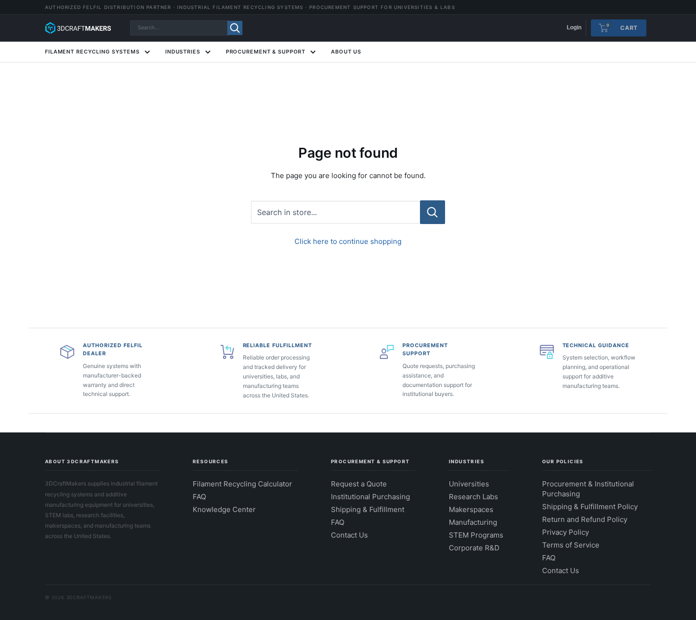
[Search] (234, 28)
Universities (469, 483)
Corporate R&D (474, 547)
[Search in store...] (432, 212)
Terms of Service (570, 544)
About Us (346, 51)
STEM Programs (476, 534)
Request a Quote (359, 483)
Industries (182, 51)
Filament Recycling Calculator (242, 483)
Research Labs (473, 496)
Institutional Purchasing (370, 496)
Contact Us (349, 534)
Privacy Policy (565, 532)
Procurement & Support (265, 51)
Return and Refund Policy (584, 519)
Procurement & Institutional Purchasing (588, 488)
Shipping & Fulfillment (367, 509)
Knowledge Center (224, 509)
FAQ (199, 496)
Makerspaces (471, 509)
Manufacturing (473, 522)
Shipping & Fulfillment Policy (590, 506)
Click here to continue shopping (348, 241)
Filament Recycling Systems (92, 51)
